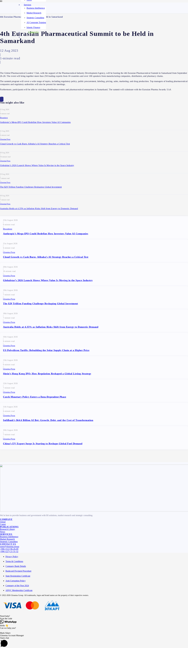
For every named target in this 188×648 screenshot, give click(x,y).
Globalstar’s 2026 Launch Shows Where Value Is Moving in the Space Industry (37, 165)
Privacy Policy (12, 556)
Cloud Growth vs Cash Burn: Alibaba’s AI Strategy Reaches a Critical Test (35, 144)
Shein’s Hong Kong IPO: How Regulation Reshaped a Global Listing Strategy (47, 373)
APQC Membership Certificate (19, 590)
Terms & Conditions (14, 561)
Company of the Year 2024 (17, 585)
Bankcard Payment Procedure (18, 571)
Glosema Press (5, 139)
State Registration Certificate (18, 576)
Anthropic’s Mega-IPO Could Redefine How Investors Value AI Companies (35, 122)
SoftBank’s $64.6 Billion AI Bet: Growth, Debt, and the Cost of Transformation (48, 420)
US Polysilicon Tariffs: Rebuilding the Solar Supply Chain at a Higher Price (46, 350)
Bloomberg (4, 118)
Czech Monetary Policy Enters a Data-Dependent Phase (34, 396)
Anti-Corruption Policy (16, 581)
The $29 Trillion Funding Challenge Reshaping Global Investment (31, 187)
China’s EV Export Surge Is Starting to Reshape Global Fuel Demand (42, 443)
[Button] (1, 99)
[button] (94, 616)
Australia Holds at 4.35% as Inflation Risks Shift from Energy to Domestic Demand (39, 208)
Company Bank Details (16, 566)
